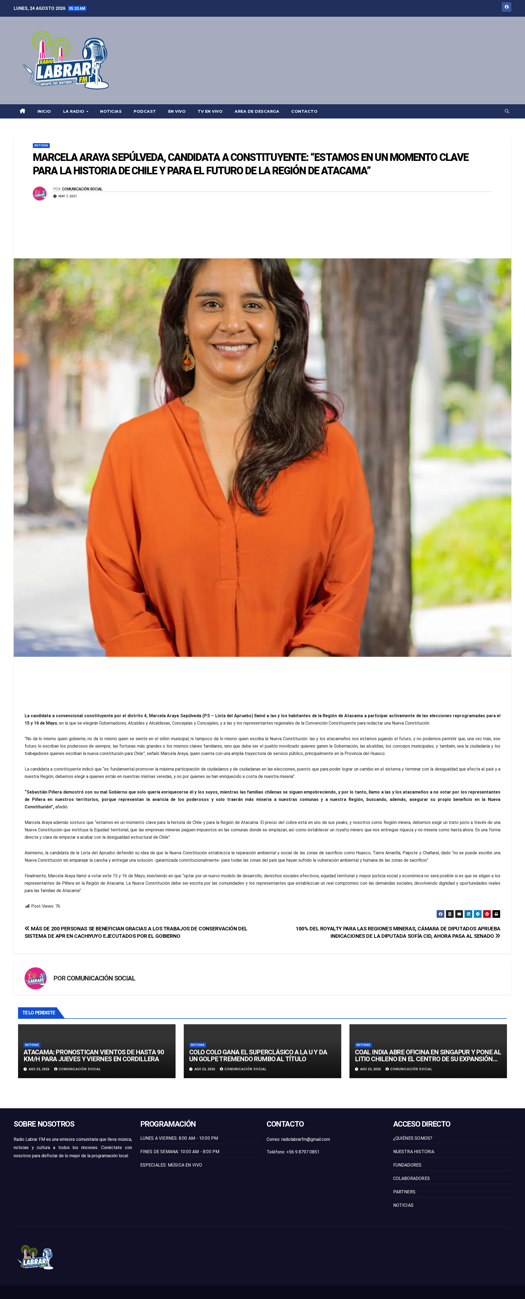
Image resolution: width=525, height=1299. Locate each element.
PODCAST (145, 111)
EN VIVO (177, 111)
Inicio (44, 111)
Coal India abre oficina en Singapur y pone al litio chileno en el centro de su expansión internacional (428, 1059)
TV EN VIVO (210, 111)
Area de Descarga (257, 111)
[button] (507, 111)
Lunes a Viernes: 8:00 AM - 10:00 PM (179, 1138)
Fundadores (407, 1165)
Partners (404, 1191)
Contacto (304, 111)
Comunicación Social (82, 189)
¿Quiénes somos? (413, 1138)
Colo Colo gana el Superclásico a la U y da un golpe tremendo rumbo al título (258, 1055)
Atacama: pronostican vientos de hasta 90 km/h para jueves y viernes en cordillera (94, 1055)
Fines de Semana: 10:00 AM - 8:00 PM (180, 1151)
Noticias (111, 111)
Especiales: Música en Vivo (171, 1165)
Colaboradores (411, 1178)
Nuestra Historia (413, 1151)
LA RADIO (74, 111)
